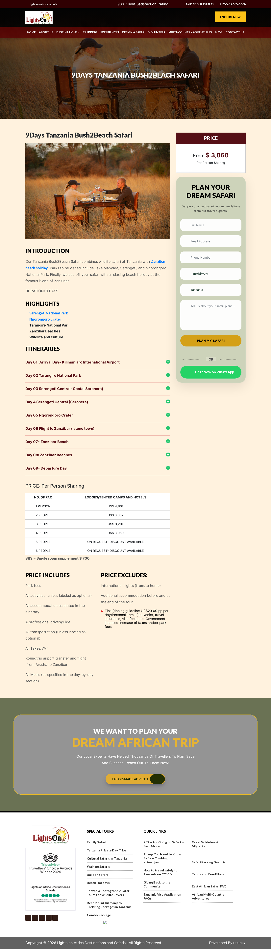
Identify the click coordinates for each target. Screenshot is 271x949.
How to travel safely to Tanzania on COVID (160, 872)
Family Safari (96, 842)
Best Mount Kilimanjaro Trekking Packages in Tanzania (109, 905)
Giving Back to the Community (156, 884)
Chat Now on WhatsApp (214, 372)
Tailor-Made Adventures (133, 779)
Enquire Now (230, 17)
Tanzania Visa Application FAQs (162, 896)
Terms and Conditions (208, 874)
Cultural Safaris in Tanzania (107, 858)
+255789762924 (232, 4)
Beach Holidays (98, 882)
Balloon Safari (97, 874)
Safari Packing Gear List (209, 862)
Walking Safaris (98, 866)
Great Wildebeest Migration (205, 844)
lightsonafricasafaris (44, 4)
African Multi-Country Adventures (208, 896)
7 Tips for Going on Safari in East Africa (163, 844)
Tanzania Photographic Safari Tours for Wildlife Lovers (108, 893)
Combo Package (99, 915)
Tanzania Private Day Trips (106, 850)
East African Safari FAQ (209, 886)
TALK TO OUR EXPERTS (200, 4)
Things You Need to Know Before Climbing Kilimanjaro (162, 858)
